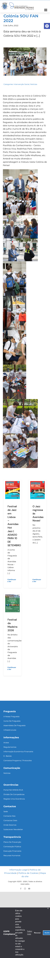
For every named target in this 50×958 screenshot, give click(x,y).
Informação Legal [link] (18, 870)
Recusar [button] (37, 933)
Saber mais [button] (29, 932)
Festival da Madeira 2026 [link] (12, 625)
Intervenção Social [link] (21, 84)
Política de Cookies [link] (28, 873)
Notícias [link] (33, 84)
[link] (47, 26)
